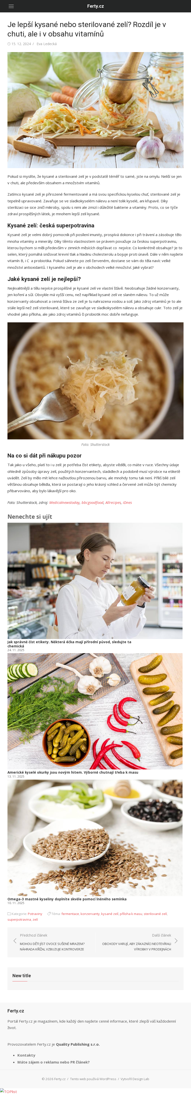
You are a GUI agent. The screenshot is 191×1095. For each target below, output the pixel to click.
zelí (35, 919)
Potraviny (35, 914)
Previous (15, 714)
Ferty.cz (95, 6)
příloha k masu (131, 914)
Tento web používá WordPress (93, 1079)
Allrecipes (113, 502)
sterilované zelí (155, 914)
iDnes (127, 502)
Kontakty (26, 1055)
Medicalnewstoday (64, 502)
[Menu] (11, 6)
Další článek (136, 942)
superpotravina (19, 919)
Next (177, 714)
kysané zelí (109, 914)
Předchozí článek (52, 942)
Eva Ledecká (47, 43)
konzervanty (90, 914)
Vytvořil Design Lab (135, 1079)
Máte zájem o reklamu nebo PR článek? (53, 1062)
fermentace (70, 914)
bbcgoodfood (92, 502)
